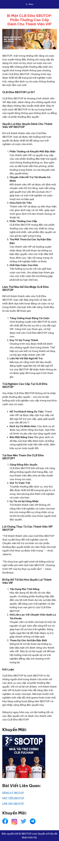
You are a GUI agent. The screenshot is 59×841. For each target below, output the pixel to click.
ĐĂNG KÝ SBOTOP (13, 792)
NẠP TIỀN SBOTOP (13, 798)
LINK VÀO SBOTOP (13, 803)
